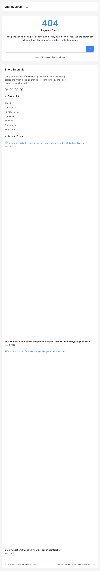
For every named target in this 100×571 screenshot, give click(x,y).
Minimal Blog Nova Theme (67, 564)
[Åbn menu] (27, 6)
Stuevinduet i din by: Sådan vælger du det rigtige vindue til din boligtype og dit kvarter (47, 341)
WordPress (91, 564)
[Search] (90, 49)
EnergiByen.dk (14, 6)
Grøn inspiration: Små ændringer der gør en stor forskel (32, 550)
